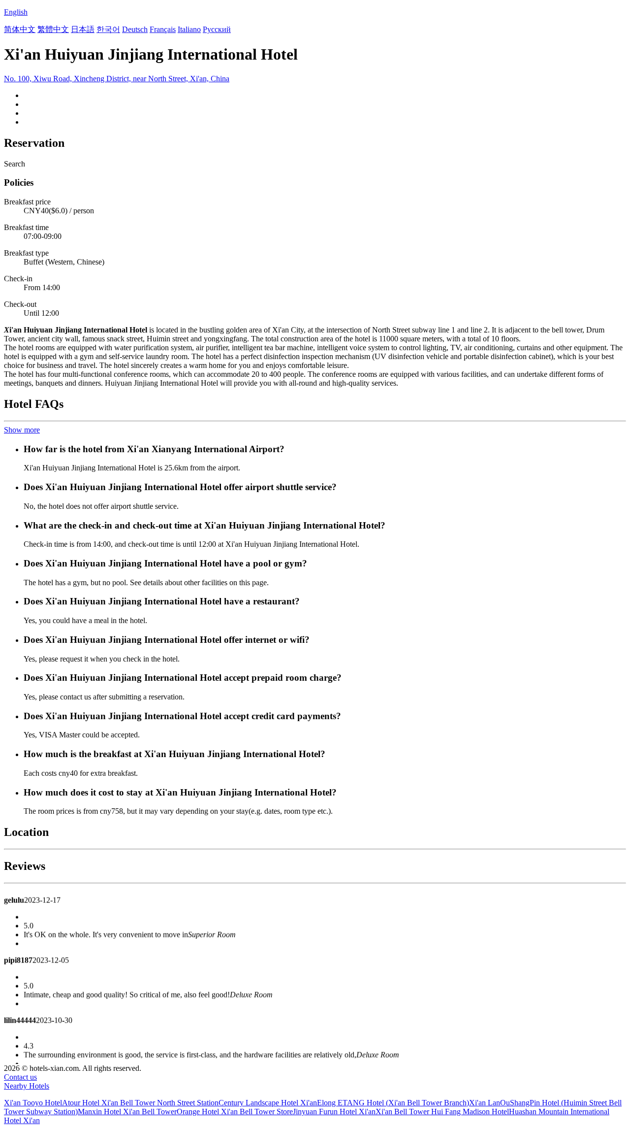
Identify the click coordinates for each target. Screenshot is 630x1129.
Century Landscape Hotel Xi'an (268, 1102)
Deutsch (135, 29)
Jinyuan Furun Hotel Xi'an (334, 1111)
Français (163, 29)
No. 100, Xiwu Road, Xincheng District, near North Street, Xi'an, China (116, 78)
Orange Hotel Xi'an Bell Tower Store (235, 1111)
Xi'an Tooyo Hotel (33, 1102)
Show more (22, 430)
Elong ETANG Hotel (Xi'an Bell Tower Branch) (393, 1102)
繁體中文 (53, 29)
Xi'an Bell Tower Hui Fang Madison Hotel (442, 1111)
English (16, 12)
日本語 (82, 29)
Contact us (20, 1077)
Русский (217, 29)
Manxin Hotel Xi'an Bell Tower (127, 1111)
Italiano (189, 29)
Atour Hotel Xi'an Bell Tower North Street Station (140, 1102)
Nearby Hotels (26, 1086)
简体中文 (19, 29)
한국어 (108, 29)
